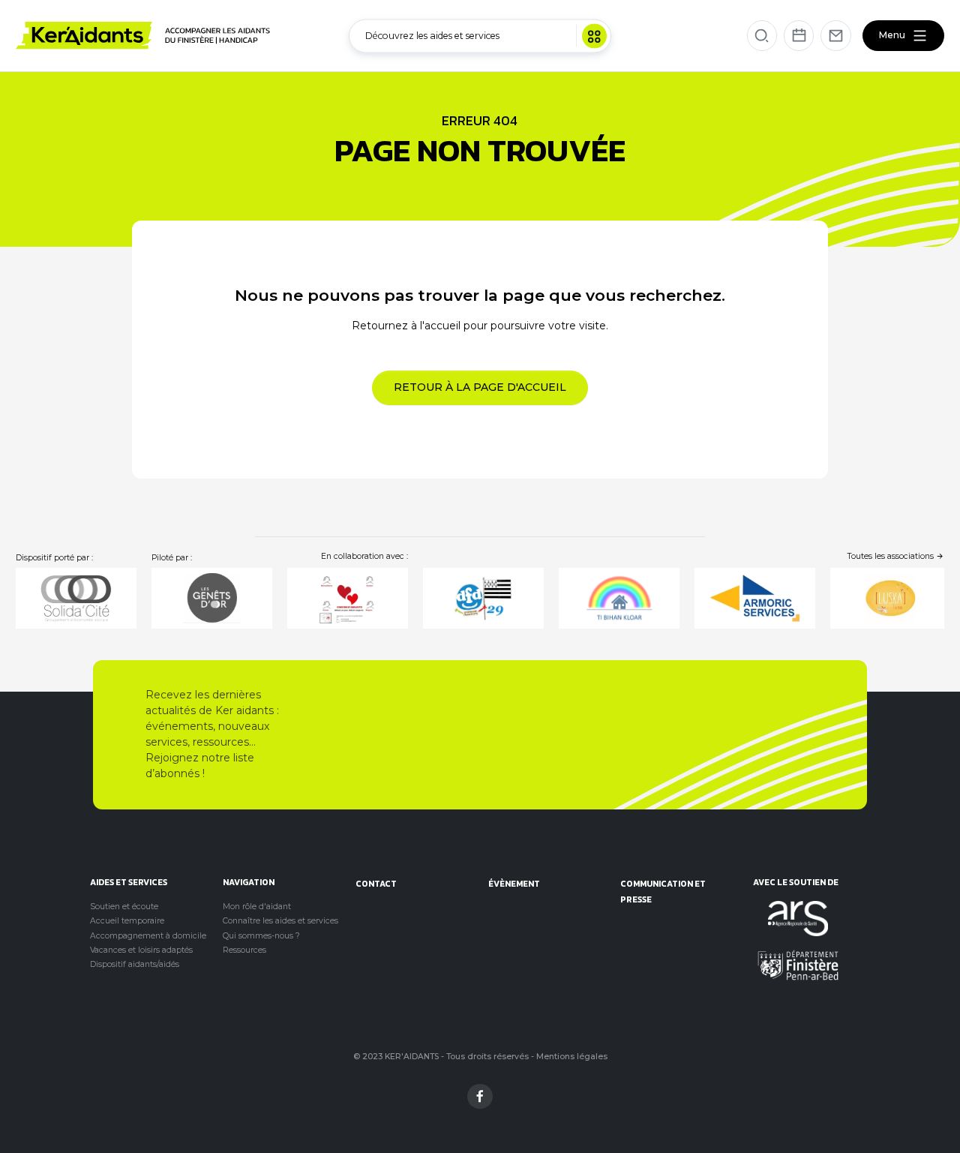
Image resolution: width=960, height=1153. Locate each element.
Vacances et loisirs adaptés (141, 950)
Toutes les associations (892, 556)
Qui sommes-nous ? (261, 936)
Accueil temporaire (127, 921)
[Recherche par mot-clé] (762, 35)
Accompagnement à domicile (148, 936)
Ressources (244, 950)
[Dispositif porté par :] (76, 598)
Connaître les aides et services (280, 921)
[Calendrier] (799, 35)
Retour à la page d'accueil (480, 387)
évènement (514, 883)
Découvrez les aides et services (432, 35)
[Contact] (835, 35)
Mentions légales (572, 1056)
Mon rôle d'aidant (257, 906)
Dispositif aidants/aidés (134, 964)
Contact (376, 883)
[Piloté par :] (212, 598)
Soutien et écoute (124, 906)
